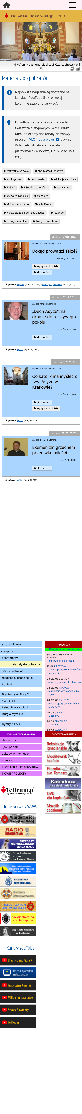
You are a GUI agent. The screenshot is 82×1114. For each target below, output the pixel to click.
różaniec (58, 212)
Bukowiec (61, 721)
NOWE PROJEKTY (14, 773)
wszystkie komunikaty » (64, 733)
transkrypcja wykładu (52, 284)
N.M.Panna (44, 204)
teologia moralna (16, 221)
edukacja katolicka (64, 179)
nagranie (20, 284)
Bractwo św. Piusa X (15, 694)
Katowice (61, 730)
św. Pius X (9, 701)
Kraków (64, 687)
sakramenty (10, 657)
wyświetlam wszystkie (65, 649)
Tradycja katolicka (46, 221)
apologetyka (13, 179)
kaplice (8, 651)
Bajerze (64, 700)
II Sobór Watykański (35, 187)
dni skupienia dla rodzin (61, 660)
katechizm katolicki (15, 707)
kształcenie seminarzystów (20, 766)
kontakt (7, 684)
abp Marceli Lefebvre (50, 170)
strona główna (11, 644)
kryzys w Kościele (17, 195)
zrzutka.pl (8, 760)
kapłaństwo (63, 187)
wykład (20, 349)
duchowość (37, 179)
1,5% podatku (11, 747)
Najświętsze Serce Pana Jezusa (25, 212)
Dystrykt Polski (12, 724)
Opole (58, 712)
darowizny (9, 740)
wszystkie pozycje (17, 170)
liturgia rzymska (12, 714)
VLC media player (42, 139)
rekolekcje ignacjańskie (17, 677)
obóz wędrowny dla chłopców (65, 682)
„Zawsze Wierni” (12, 671)
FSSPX (10, 187)
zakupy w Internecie (15, 753)
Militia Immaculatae (17, 204)
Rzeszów (60, 666)
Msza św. (53, 715)
